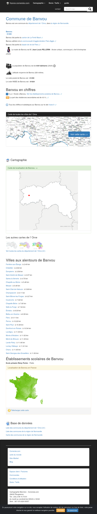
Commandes (14, 475)
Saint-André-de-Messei (15, 275)
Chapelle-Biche (12, 303)
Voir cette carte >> (79, 134)
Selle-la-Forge (11, 307)
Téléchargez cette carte (20, 410)
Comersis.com (15, 451)
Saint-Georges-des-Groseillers (17, 353)
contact (57, 9)
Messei (9, 285)
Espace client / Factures (19, 471)
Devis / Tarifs (14, 482)
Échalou (9, 310)
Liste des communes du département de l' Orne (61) (25, 428)
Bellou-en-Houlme (13, 314)
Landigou (9, 332)
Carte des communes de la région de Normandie (24, 435)
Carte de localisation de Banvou (21, 168)
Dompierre (10, 271)
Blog (11, 462)
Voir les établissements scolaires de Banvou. (43, 94)
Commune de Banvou (26, 18)
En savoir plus (72, 510)
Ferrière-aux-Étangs (14, 264)
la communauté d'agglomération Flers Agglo (38, 41)
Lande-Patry (11, 342)
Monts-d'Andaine (12, 335)
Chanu (8, 349)
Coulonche (10, 300)
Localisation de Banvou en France (22, 367)
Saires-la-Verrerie (12, 278)
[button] (39, 3)
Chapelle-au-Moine (13, 282)
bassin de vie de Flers (30, 44)
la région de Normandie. (60, 23)
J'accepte (61, 510)
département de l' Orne (37, 23)
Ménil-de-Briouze (12, 339)
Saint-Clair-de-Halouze (14, 289)
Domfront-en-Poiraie (14, 328)
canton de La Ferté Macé (31, 37)
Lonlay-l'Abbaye (12, 346)
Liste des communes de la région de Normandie (24, 431)
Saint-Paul (10, 325)
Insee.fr (52, 104)
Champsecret (11, 293)
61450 (9, 34)
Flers (8, 317)
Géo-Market (14, 458)
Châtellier (9, 268)
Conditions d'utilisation (18, 478)
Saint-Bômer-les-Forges (15, 296)
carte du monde (15, 454)
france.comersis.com (19, 3)
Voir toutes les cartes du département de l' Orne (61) (25, 251)
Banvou (9, 31)
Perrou (8, 321)
